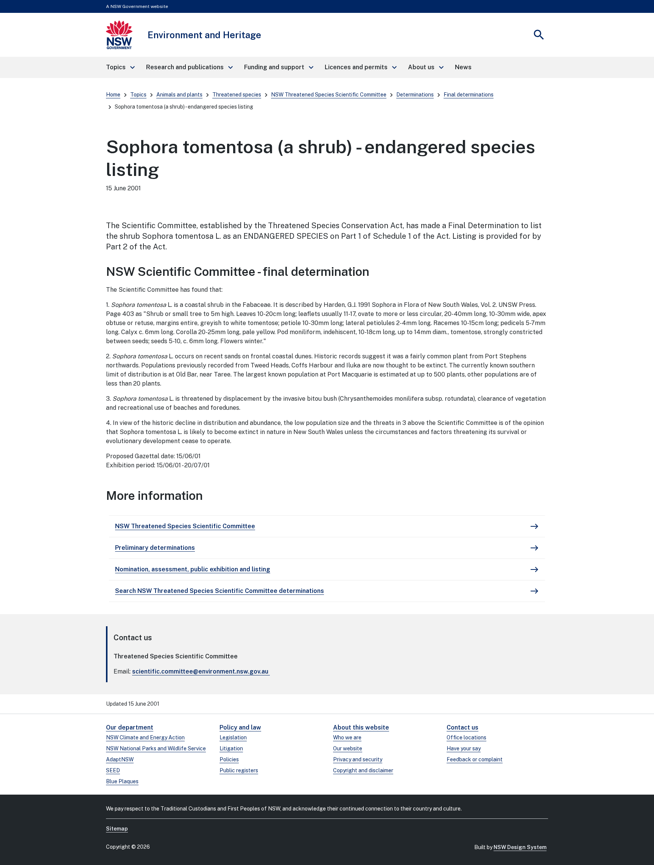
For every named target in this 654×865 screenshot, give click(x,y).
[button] (120, 67)
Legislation (233, 737)
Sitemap (117, 829)
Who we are (347, 737)
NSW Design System (520, 847)
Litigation (231, 748)
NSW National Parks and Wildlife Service (156, 748)
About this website (361, 727)
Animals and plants (179, 95)
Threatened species (236, 95)
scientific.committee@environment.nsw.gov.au (200, 671)
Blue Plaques (122, 781)
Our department (129, 727)
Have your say (464, 748)
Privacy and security (357, 759)
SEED (113, 770)
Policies (229, 759)
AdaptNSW (120, 759)
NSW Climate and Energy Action (145, 737)
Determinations (415, 95)
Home (113, 95)
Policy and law (240, 727)
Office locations (466, 737)
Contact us (462, 727)
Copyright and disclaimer (363, 770)
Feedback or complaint (475, 759)
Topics (138, 95)
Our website (347, 748)
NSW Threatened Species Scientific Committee (328, 95)
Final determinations (469, 95)
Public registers (239, 770)
